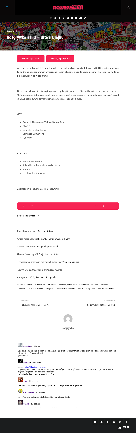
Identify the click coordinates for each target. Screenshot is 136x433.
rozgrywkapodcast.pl (47, 246)
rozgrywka (50, 289)
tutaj (56, 254)
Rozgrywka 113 (32, 216)
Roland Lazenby (36, 289)
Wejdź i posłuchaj (71, 262)
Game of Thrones (25, 285)
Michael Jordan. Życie (68, 285)
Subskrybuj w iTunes (31, 58)
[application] (68, 206)
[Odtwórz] (23, 206)
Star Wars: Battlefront (66, 289)
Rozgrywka (51, 277)
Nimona (105, 285)
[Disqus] (68, 375)
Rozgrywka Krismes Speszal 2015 (35, 305)
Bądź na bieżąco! (46, 231)
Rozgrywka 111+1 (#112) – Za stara (101, 305)
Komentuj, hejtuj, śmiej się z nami (54, 239)
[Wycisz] (103, 206)
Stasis (81, 289)
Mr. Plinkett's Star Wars (89, 285)
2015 (32, 277)
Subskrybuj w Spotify (60, 58)
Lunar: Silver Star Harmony (46, 285)
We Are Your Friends (106, 289)
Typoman (91, 289)
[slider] (111, 206)
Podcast (40, 277)
